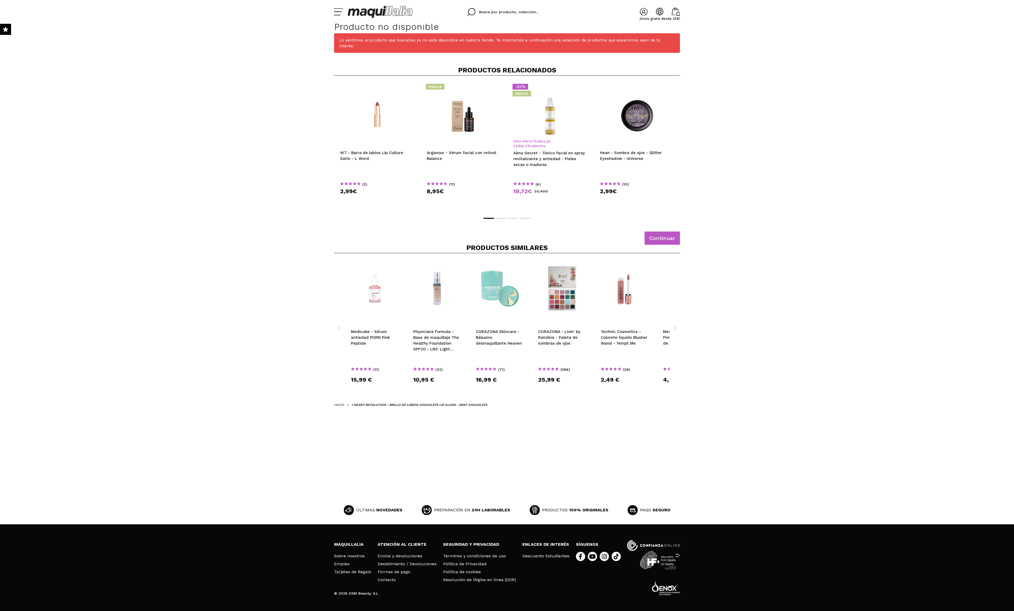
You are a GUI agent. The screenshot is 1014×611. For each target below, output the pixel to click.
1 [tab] (488, 218)
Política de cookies (462, 572)
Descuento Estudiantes (545, 556)
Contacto (387, 580)
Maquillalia (349, 544)
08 (534, 146)
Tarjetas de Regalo (352, 572)
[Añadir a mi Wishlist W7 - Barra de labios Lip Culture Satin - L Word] (377, 88)
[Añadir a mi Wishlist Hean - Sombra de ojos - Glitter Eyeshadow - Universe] (637, 88)
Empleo (342, 564)
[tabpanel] (377, 146)
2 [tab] (501, 218)
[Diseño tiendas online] (666, 588)
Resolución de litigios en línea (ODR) (479, 580)
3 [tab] (513, 218)
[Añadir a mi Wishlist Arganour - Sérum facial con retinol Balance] (464, 88)
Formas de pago (394, 572)
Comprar (377, 200)
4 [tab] (525, 218)
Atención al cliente (402, 544)
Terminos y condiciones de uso (474, 556)
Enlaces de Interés (545, 544)
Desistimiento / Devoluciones (407, 564)
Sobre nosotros (349, 556)
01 (541, 146)
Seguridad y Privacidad (471, 544)
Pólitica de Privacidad (465, 564)
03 (515, 146)
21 (527, 146)
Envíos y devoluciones (400, 556)
